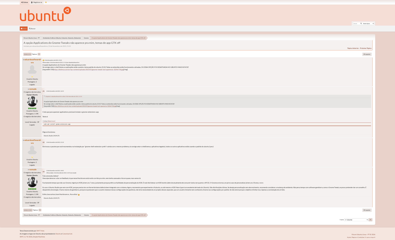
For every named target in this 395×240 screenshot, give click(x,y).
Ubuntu (58, 234)
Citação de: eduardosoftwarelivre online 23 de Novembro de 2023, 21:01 (63, 96)
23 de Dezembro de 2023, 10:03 (55, 170)
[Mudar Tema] (46, 2)
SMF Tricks (40, 231)
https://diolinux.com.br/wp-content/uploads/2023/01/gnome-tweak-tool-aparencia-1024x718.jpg (88, 69)
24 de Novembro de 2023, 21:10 (55, 142)
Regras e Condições (358, 237)
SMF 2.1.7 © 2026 (26, 237)
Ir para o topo (28, 210)
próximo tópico (365, 48)
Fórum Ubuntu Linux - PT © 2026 (363, 234)
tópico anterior (353, 48)
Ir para (342, 219)
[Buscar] (361, 23)
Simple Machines (39, 237)
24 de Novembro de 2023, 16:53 (55, 91)
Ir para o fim (27, 54)
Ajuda (349, 237)
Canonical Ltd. (67, 234)
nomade (32, 89)
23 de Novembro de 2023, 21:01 (53, 60)
